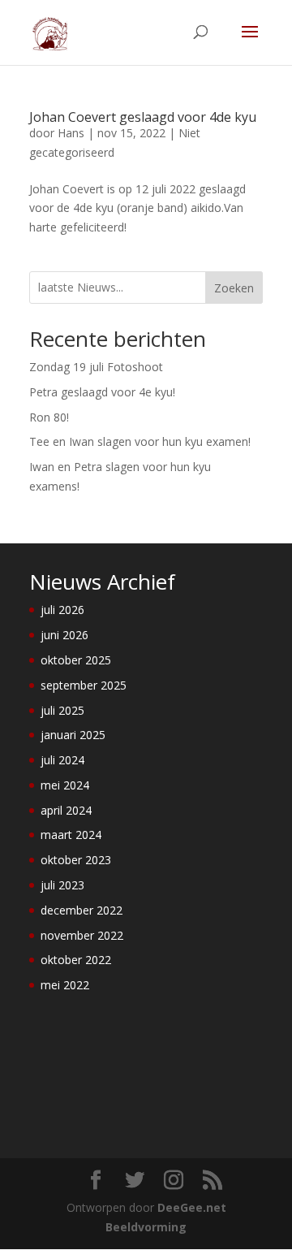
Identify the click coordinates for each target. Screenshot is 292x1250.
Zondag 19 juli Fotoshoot (96, 366)
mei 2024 (65, 785)
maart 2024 (71, 834)
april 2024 (66, 810)
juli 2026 (62, 609)
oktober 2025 (76, 660)
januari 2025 (73, 734)
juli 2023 (62, 885)
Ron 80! (49, 417)
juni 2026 (64, 634)
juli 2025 (62, 710)
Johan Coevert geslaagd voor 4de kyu (142, 117)
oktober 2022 (76, 959)
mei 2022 (65, 985)
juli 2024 (62, 760)
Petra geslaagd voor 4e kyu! (102, 392)
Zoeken (234, 288)
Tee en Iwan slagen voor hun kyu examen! (140, 441)
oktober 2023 (76, 859)
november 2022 (82, 935)
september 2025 (84, 685)
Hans (71, 133)
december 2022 (81, 910)
